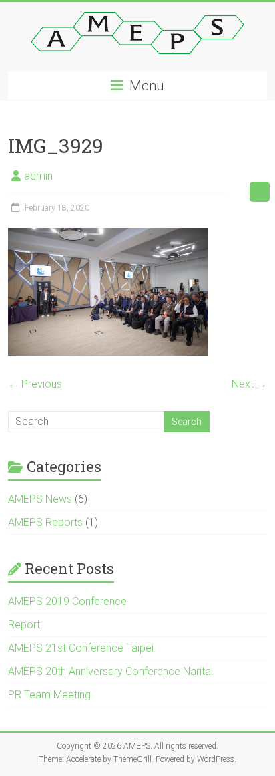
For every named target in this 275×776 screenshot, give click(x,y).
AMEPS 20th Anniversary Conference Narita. (111, 671)
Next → (249, 384)
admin (38, 176)
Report (24, 624)
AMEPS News (40, 499)
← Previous (35, 384)
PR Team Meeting (49, 694)
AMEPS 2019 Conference (67, 601)
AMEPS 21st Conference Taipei (81, 648)
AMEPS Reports (45, 522)
